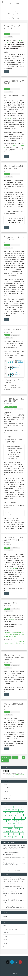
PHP (5, 823)
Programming (7, 795)
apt (15, 807)
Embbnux (5, 925)
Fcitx (5, 815)
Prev (5, 757)
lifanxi (4, 857)
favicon (21, 812)
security (15, 823)
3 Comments (9, 337)
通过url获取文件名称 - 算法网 (9, 863)
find (21, 815)
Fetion (16, 815)
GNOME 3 (18, 817)
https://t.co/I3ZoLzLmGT (17, 906)
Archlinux (21, 807)
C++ (5, 812)
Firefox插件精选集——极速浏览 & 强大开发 (14, 400)
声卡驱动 (5, 834)
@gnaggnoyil (8, 906)
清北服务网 (11, 619)
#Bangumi (17, 893)
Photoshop (21, 820)
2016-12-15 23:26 (20, 907)
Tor (5, 828)
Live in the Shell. (14, 6)
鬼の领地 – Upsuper (7, 947)
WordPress (6, 831)
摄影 (11, 834)
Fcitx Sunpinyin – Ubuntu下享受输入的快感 (14, 238)
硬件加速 (16, 834)
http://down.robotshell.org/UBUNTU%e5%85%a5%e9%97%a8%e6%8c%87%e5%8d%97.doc (14, 644)
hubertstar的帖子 (12, 146)
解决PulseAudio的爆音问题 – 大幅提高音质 (13, 167)
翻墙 (21, 834)
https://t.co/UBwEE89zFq (9, 893)
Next (3, 760)
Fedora (10, 815)
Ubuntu (10, 828)
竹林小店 (5, 943)
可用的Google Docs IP (12, 329)
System (7, 34)
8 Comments (9, 550)
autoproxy (14, 809)
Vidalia (16, 828)
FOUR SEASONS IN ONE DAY (10, 929)
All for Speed (8, 436)
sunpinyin (11, 826)
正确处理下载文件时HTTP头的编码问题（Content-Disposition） (14, 864)
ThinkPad (18, 826)
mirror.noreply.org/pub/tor (10, 568)
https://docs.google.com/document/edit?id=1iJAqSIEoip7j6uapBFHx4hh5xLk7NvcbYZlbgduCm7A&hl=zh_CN (14, 634)
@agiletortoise (8, 886)
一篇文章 (9, 118)
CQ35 (15, 812)
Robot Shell (15, 3)
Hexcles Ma (5, 852)
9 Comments (9, 36)
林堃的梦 (5, 939)
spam (5, 826)
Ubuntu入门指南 (10, 603)
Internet (8, 406)
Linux (9, 820)
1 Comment (8, 667)
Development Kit (10, 502)
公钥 (22, 831)
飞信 (20, 836)
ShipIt (21, 823)
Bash (21, 809)
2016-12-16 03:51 (20, 888)
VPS (21, 828)
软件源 (9, 836)
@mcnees (7, 878)
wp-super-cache (15, 831)
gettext (11, 817)
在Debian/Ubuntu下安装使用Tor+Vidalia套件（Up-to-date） (14, 540)
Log (5, 791)
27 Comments (9, 91)
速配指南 (15, 836)
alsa (5, 807)
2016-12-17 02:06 (11, 883)
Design (5, 784)
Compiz (10, 812)
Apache (10, 807)
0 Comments (19, 409)
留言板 (18, 870)
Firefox (5, 817)
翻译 (5, 836)
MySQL (14, 820)
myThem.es (14, 973)
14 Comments (9, 247)
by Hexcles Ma (16, 34)
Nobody (5, 936)
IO (4, 820)
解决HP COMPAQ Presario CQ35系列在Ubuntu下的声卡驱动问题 (14, 657)
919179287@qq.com (8, 870)
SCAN (9, 823)
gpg (23, 817)
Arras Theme (7, 809)
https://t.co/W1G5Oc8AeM (9, 907)
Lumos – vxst (6, 932)
